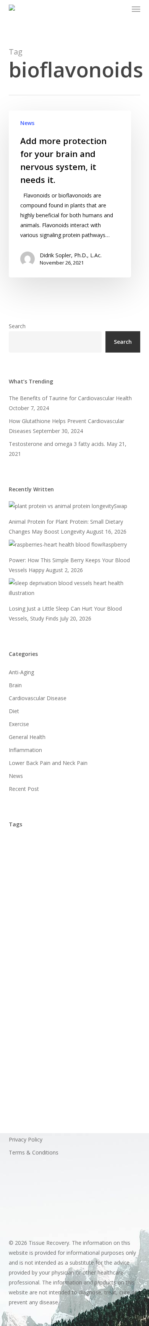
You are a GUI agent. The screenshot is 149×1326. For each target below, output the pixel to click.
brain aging (53, 894)
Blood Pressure (112, 862)
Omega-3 (24, 1038)
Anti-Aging (21, 672)
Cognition (66, 926)
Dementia (103, 926)
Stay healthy (64, 1038)
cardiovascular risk (107, 910)
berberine (68, 862)
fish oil (104, 958)
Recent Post (24, 788)
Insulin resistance (35, 1022)
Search (17, 326)
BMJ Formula (70, 878)
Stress (20, 1054)
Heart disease (30, 1006)
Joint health (84, 1022)
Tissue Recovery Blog (39, 1086)
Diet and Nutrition (93, 942)
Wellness (67, 1102)
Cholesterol (27, 926)
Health (60, 990)
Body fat (111, 878)
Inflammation (25, 750)
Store (99, 1038)
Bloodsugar (27, 878)
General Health (27, 737)
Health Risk (94, 990)
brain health (95, 894)
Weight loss (28, 1102)
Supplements (57, 1054)
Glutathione (109, 974)
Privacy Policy (25, 1139)
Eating (20, 958)
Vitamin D (91, 1086)
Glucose (72, 974)
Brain (15, 685)
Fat (78, 958)
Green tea (26, 990)
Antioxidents (28, 862)
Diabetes (24, 942)
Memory (121, 1022)
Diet (14, 711)
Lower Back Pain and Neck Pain (48, 762)
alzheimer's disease (37, 846)
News (27, 123)
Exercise (19, 724)
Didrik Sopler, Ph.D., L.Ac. (71, 255)
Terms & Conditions (33, 1152)
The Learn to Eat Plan (40, 1070)
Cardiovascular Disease (37, 698)
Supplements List (107, 1054)
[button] (136, 9)
